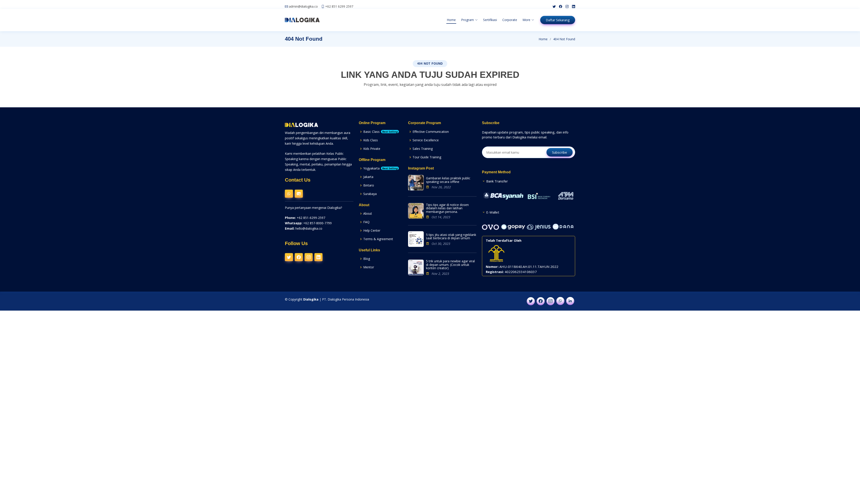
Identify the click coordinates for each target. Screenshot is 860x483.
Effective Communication (431, 131)
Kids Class (370, 140)
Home (451, 20)
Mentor (368, 267)
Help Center (371, 230)
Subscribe (559, 152)
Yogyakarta (380, 168)
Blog (366, 258)
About (367, 213)
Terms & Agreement (378, 239)
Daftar (558, 20)
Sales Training (423, 148)
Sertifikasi (490, 20)
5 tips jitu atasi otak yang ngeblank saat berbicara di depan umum (451, 236)
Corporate (509, 20)
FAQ (366, 222)
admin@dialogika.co (303, 6)
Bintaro (368, 185)
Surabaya (370, 193)
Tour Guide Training (427, 157)
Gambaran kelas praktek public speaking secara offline (448, 179)
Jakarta (368, 176)
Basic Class (380, 131)
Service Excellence (426, 140)
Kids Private (371, 148)
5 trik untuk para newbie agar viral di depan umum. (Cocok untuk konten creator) (450, 264)
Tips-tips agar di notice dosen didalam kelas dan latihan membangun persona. (447, 208)
